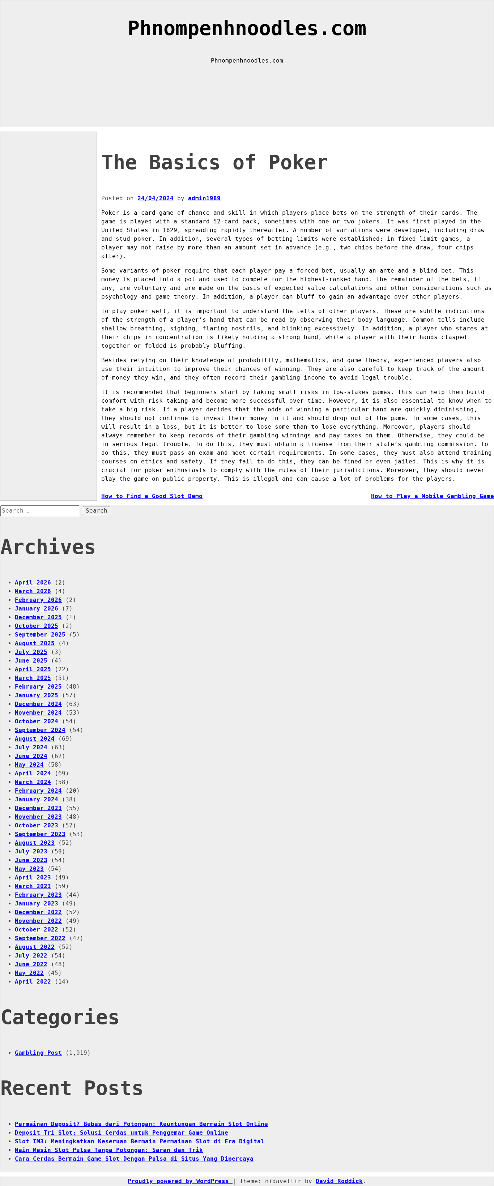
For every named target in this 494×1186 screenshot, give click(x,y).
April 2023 (33, 877)
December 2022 (38, 912)
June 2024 (31, 756)
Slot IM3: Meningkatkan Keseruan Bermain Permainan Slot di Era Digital (139, 1141)
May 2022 (29, 972)
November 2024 (38, 712)
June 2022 (31, 964)
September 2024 (40, 730)
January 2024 (36, 799)
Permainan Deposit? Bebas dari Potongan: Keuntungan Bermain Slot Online (141, 1124)
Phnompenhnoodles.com (247, 28)
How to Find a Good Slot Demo (152, 496)
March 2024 (33, 782)
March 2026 (33, 591)
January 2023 (36, 903)
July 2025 (31, 651)
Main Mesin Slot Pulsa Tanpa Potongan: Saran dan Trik (109, 1150)
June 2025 (31, 660)
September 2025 (40, 634)
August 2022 (35, 946)
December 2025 (38, 617)
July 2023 (31, 851)
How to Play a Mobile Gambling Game (432, 496)
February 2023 (38, 894)
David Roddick (339, 1181)
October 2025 (36, 625)
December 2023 (38, 808)
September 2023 (40, 834)
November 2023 (38, 816)
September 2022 (40, 938)
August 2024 (35, 738)
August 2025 (35, 643)
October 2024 (36, 721)
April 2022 (33, 981)
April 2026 (33, 582)
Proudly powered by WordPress (180, 1181)
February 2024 (38, 790)
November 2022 (38, 920)
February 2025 (38, 686)
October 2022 (36, 929)
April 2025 (33, 669)
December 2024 (38, 704)
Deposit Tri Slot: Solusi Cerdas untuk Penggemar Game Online (121, 1132)
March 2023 (33, 886)
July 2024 (31, 747)
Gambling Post (38, 1052)
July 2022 (31, 955)
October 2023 (36, 825)
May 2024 (29, 764)
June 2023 (31, 860)
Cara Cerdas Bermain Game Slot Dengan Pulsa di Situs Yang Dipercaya (134, 1158)
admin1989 (204, 198)
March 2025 (33, 678)
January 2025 (36, 695)
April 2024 (33, 773)
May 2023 (29, 868)
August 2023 (35, 842)
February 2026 (38, 599)
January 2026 (36, 608)
